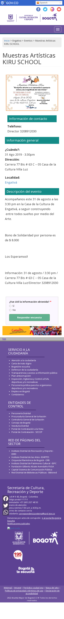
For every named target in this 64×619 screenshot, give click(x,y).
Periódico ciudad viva (33, 587)
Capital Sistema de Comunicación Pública (31, 469)
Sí (13, 305)
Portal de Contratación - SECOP (26, 432)
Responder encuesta (29, 317)
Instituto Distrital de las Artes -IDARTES (30, 457)
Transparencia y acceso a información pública (34, 372)
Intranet (17, 587)
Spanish (43, 2)
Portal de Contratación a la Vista (27, 428)
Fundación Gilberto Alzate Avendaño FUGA (32, 466)
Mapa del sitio (52, 587)
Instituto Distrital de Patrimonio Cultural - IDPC (33, 463)
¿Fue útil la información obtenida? (30, 301)
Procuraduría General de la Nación (28, 416)
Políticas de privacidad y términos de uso (24, 590)
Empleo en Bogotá (20, 391)
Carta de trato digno (21, 363)
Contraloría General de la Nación (27, 419)
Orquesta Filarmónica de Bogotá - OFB (30, 460)
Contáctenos (17, 394)
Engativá (11, 182)
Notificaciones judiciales (18, 523)
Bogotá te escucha (20, 366)
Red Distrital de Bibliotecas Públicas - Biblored (34, 472)
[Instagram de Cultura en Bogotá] (52, 8)
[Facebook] (5, 498)
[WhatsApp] (5, 512)
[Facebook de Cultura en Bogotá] (38, 8)
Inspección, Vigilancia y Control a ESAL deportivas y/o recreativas (30, 380)
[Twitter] (5, 505)
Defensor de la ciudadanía (24, 369)
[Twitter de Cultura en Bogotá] (45, 8)
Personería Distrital (21, 413)
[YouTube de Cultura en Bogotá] (59, 8)
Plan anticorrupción (21, 375)
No (14, 309)
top (4, 338)
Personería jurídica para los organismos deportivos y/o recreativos (31, 387)
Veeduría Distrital (20, 425)
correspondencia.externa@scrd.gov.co (37, 513)
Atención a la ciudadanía (23, 360)
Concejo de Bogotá (20, 422)
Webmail (8, 587)
